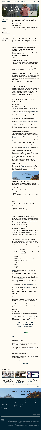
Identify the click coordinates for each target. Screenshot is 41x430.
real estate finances (20, 278)
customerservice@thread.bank (28, 422)
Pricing (15, 406)
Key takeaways (4, 28)
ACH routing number (19, 168)
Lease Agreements (32, 402)
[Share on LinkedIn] (5, 24)
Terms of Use (2, 420)
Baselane (13, 189)
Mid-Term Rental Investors (21, 406)
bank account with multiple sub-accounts (27, 287)
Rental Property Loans (15, 403)
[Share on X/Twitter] (2, 24)
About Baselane (37, 402)
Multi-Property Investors (21, 403)
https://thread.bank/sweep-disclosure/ (11, 422)
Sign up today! (30, 319)
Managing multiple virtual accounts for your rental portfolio (5, 41)
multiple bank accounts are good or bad (28, 284)
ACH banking (19, 136)
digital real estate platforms (24, 121)
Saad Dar (31, 12)
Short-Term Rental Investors (21, 404)
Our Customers (15, 405)
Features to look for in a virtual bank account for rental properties (5, 34)
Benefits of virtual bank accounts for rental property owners (5, 32)
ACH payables (23, 166)
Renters (20, 409)
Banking (10, 402)
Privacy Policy (2, 419)
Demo (26, 402)
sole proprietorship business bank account (30, 348)
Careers (36, 410)
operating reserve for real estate (22, 112)
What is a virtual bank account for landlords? (5, 30)
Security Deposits (16, 404)
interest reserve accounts (34, 111)
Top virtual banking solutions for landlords (5, 38)
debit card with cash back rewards (27, 147)
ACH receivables (32, 136)
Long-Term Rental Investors (21, 407)
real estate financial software (34, 121)
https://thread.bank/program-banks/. (21, 422)
